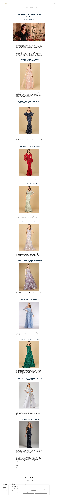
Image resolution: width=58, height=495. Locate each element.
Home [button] (22, 7)
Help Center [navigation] (5, 484)
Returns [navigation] (4, 483)
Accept (28, 492)
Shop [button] (25, 3)
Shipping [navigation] (4, 487)
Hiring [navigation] (4, 488)
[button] (49, 3)
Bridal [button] (28, 3)
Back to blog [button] (30, 480)
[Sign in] (52, 3)
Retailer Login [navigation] (5, 490)
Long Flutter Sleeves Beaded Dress (30, 146)
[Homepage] (6, 4)
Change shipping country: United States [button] (51, 493)
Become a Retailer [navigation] (15, 483)
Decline (41, 492)
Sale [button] (31, 3)
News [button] (24, 7)
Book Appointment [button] (36, 3)
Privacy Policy (33, 490)
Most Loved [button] (20, 3)
